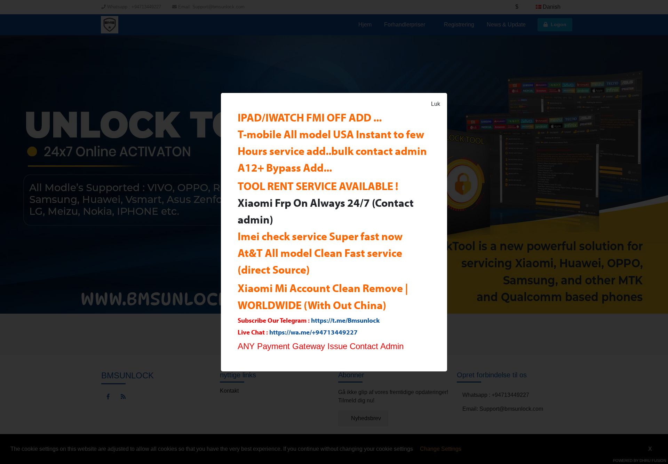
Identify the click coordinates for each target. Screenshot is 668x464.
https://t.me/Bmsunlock (345, 320)
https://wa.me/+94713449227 (313, 332)
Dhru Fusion (652, 460)
